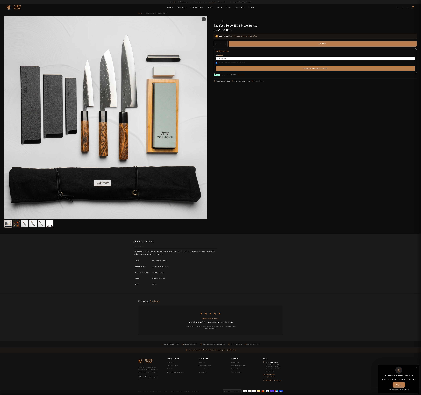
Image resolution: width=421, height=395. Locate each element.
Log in (247, 36)
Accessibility (203, 372)
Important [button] (234, 359)
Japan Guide (240, 7)
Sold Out (323, 44)
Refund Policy (235, 362)
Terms (172, 391)
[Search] (398, 7)
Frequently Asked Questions (175, 372)
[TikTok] (150, 377)
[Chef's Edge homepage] (150, 361)
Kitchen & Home (196, 7)
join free (254, 36)
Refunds (179, 391)
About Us (201, 362)
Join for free (231, 350)
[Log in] (407, 7)
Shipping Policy (236, 369)
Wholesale (170, 362)
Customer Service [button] (173, 359)
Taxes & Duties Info (205, 369)
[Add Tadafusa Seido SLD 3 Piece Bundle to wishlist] (204, 19)
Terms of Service (236, 372)
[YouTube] (155, 377)
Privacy (166, 391)
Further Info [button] (203, 359)
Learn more (241, 75)
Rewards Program (172, 366)
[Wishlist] (402, 7)
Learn (251, 7)
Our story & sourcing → (273, 380)
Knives (169, 7)
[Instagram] (140, 377)
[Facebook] (145, 377)
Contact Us (170, 369)
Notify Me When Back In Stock (315, 68)
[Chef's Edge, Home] (14, 7)
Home (140, 13)
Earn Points (212, 2)
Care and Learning (205, 366)
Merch (219, 7)
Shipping (186, 391)
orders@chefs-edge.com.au (270, 376)
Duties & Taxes (196, 391)
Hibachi (210, 7)
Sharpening (181, 7)
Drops (228, 7)
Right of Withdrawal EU (238, 366)
